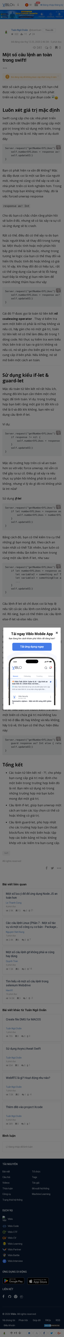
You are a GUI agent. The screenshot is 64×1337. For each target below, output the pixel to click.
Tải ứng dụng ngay (32, 646)
